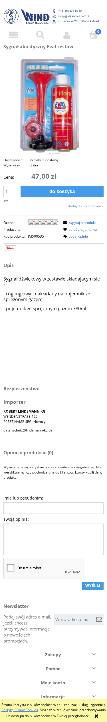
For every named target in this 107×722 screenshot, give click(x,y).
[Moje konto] (67, 35)
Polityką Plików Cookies (19, 709)
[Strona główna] (53, 16)
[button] (13, 35)
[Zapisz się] (99, 619)
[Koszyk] (93, 35)
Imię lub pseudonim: (23, 498)
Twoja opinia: (16, 519)
